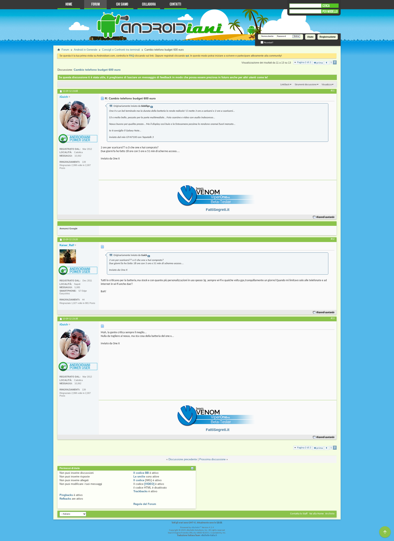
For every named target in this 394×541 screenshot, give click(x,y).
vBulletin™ (196, 527)
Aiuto (310, 36)
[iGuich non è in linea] (75, 116)
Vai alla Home (316, 513)
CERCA (326, 6)
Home (68, 4)
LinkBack (285, 84)
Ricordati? (268, 42)
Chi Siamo (122, 4)
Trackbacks (140, 491)
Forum (95, 4)
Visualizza (327, 84)
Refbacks (65, 498)
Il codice (138, 480)
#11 (332, 91)
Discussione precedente (182, 459)
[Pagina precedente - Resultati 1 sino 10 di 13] (326, 63)
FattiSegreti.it (217, 210)
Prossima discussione (212, 459)
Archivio (329, 513)
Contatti (175, 4)
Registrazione (328, 36)
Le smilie (139, 476)
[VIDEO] (149, 483)
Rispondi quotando (325, 217)
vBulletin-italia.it (209, 535)
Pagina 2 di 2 (304, 62)
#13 (332, 318)
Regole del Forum (144, 504)
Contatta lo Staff (299, 513)
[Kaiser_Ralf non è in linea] (68, 256)
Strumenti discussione (306, 84)
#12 (332, 239)
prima (319, 62)
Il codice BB (141, 472)
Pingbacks (66, 495)
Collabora (149, 4)
